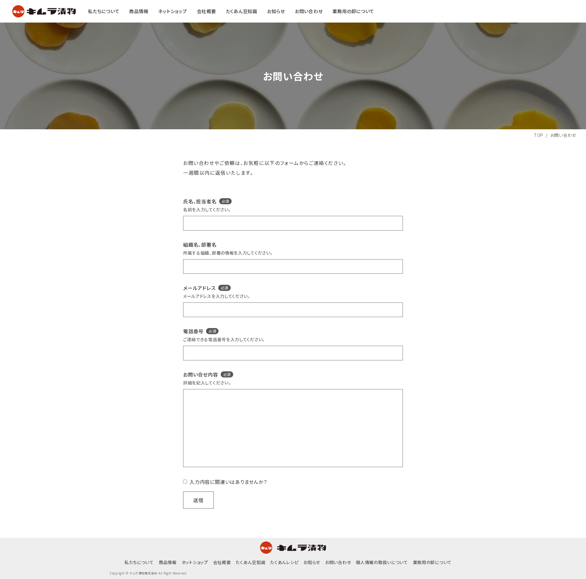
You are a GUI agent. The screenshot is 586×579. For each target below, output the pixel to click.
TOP (538, 135)
